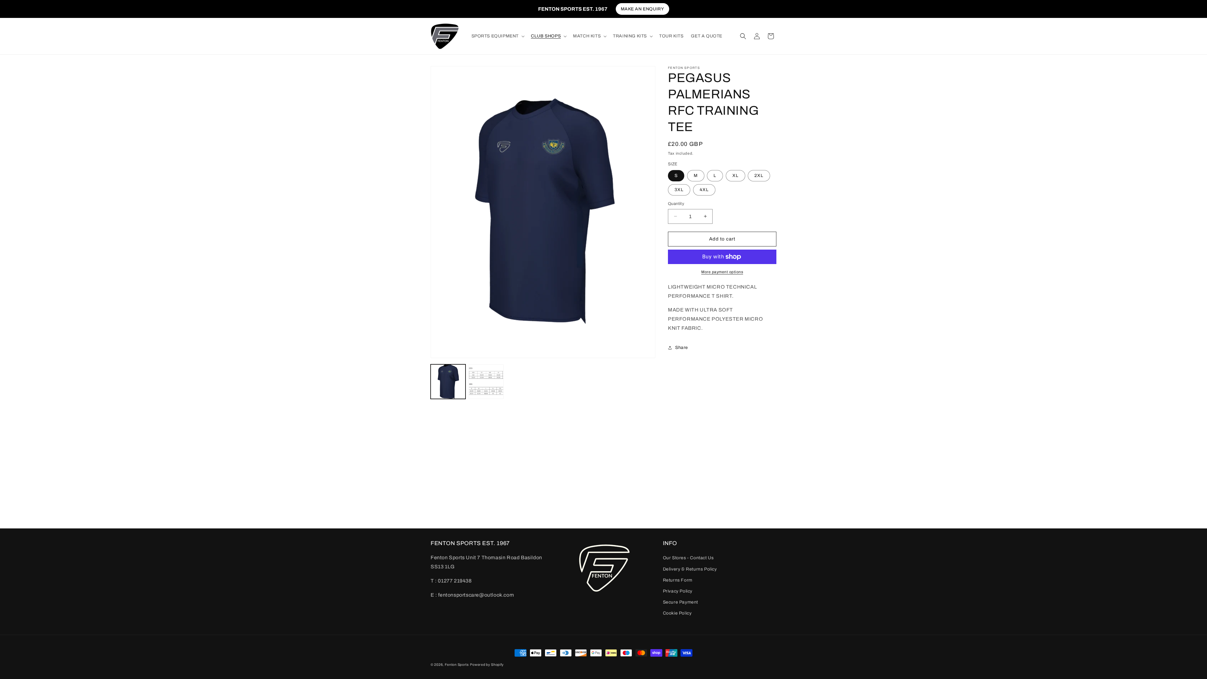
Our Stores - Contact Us (688, 557)
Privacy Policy (677, 591)
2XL (758, 175)
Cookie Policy (677, 613)
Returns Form (677, 580)
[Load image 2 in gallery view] (486, 381)
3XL (679, 189)
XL (735, 175)
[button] (497, 36)
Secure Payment (680, 602)
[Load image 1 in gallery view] (448, 381)
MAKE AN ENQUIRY (642, 9)
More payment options (722, 272)
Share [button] (681, 347)
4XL (704, 189)
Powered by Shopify (487, 664)
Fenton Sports (457, 664)
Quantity (676, 203)
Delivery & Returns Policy (690, 569)
